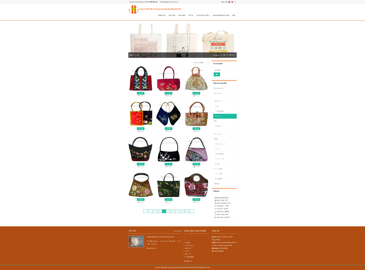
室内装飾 (216, 184)
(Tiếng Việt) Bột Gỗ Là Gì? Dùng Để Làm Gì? (160, 237)
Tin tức (190, 15)
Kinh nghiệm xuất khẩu (221, 15)
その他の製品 (219, 111)
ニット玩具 (218, 174)
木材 (215, 121)
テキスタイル (218, 93)
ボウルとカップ (220, 144)
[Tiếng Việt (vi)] (229, 2)
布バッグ (218, 116)
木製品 (216, 139)
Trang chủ (162, 15)
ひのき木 (218, 126)
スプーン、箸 (219, 159)
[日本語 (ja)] (235, 2)
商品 (224, 55)
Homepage (216, 55)
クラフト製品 (218, 169)
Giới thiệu (171, 15)
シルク (217, 106)
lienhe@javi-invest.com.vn (170, 2)
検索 (217, 74)
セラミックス (218, 134)
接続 (233, 15)
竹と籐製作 (218, 179)
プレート (218, 149)
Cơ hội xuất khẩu (202, 15)
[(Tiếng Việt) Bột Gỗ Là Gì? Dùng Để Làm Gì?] (136, 241)
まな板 (217, 164)
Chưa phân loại (218, 88)
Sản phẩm (181, 15)
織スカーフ (218, 101)
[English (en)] (232, 2)
